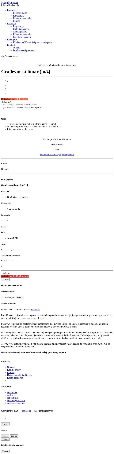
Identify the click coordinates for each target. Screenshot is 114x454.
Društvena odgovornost (24, 50)
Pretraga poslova (21, 29)
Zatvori (20, 297)
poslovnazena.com (15, 403)
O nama (16, 47)
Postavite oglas (20, 13)
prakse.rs (11, 395)
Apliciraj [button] (6, 273)
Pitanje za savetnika (22, 18)
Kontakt (11, 45)
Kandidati (11, 23)
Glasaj (5, 436)
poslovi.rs (35, 309)
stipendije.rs (12, 397)
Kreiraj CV (12, 39)
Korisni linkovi (14, 370)
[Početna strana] (4, 2)
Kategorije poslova (22, 37)
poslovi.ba (12, 392)
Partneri (10, 372)
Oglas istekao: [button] (14, 99)
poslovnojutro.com (16, 400)
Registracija (13, 5)
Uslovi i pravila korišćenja (19, 375)
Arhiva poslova (20, 31)
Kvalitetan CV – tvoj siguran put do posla (32, 42)
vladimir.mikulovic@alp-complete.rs (57, 154)
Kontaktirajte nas (15, 378)
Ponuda (16, 21)
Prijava (4, 5)
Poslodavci (12, 10)
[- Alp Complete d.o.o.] (7, 80)
